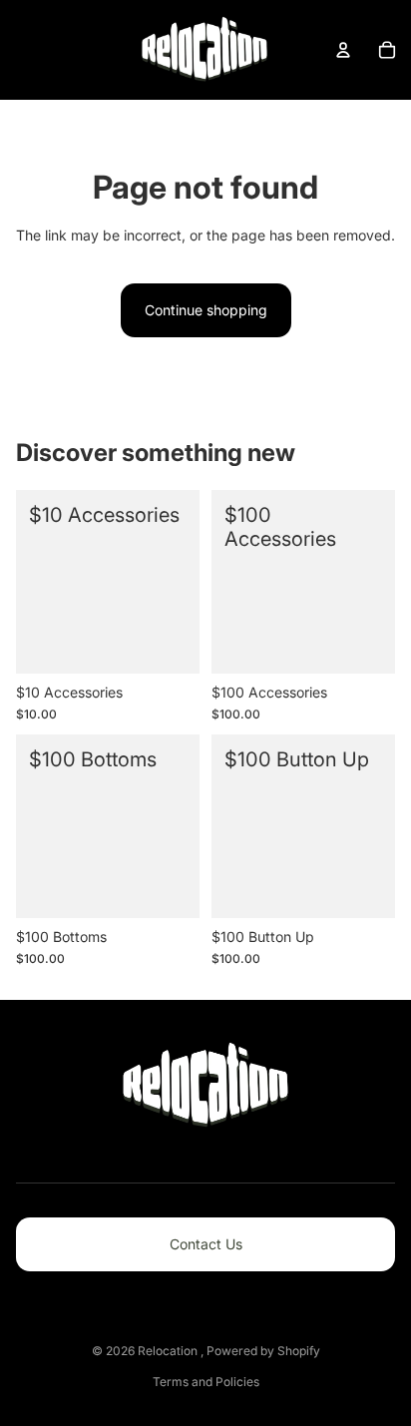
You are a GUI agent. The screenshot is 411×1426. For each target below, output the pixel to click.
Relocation (169, 1350)
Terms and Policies (206, 1381)
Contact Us (206, 1243)
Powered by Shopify (263, 1350)
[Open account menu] (343, 50)
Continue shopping (206, 309)
